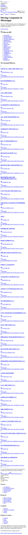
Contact (5, 511)
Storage (5, 492)
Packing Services (7, 489)
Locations (3, 4)
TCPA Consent (18, 533)
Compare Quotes (13, 12)
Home (2, 14)
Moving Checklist (7, 499)
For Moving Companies (8, 509)
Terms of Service (11, 533)
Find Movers (3, 6)
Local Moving (6, 487)
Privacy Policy (4, 533)
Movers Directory (7, 497)
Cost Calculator (6, 500)
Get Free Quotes (4, 29)
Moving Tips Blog (7, 501)
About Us (5, 508)
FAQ (4, 503)
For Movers (3, 9)
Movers (7, 14)
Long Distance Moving (8, 488)
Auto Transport (6, 491)
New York (5, 522)
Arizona (5, 523)
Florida (5, 520)
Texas (4, 519)
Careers (5, 512)
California (5, 518)
